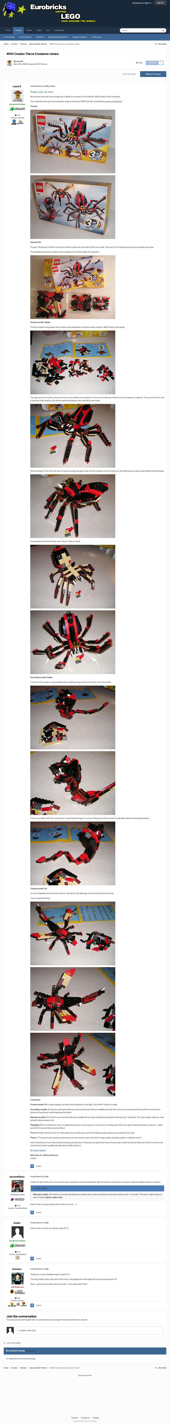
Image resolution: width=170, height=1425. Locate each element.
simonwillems (17, 1176)
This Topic (153, 30)
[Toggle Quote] (34, 1188)
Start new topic (129, 74)
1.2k (18, 1206)
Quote (38, 1166)
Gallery (39, 30)
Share (140, 63)
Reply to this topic (153, 74)
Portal (8, 30)
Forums (18, 30)
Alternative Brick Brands (57, 37)
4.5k (18, 1298)
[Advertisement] (85, 1395)
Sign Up (160, 3)
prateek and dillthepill (113, 101)
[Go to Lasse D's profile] (9, 63)
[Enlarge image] (41, 92)
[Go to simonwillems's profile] (18, 1186)
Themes (39, 37)
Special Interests (79, 37)
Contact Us (85, 1418)
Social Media (59, 30)
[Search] (163, 30)
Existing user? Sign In (142, 3)
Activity (29, 30)
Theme (74, 1418)
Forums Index (9, 37)
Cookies (95, 1418)
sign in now (61, 1320)
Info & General (25, 37)
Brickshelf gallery (38, 1150)
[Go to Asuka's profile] (18, 1232)
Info (48, 30)
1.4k (18, 115)
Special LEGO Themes (38, 64)
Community (96, 37)
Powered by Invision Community (85, 1421)
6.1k (18, 1252)
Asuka (17, 1223)
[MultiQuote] (32, 1166)
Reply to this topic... (29, 1330)
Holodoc (17, 1269)
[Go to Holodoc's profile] (18, 1278)
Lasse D (19, 61)
